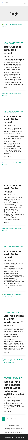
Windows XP (19, 312)
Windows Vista (11, 312)
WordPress (13, 43)
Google (18, 377)
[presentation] (14, 32)
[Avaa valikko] (24, 3)
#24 (8, 56)
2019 (5, 42)
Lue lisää (7, 87)
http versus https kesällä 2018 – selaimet (12, 119)
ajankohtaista (11, 42)
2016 (5, 377)
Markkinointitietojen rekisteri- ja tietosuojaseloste (14, 429)
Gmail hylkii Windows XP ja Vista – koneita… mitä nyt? (14, 319)
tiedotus (6, 43)
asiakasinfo (19, 42)
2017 (5, 312)
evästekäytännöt (14, 426)
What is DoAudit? (18, 432)
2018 (5, 111)
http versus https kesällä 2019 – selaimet (12, 50)
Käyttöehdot (8, 432)
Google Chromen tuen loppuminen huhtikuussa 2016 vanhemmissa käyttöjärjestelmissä (14, 388)
